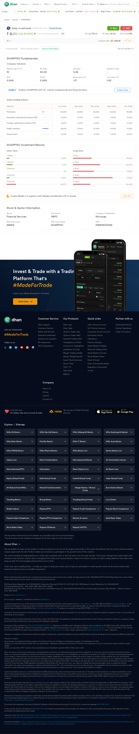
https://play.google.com (55, 630)
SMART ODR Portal (46, 626)
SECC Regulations (45, 346)
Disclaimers (37, 722)
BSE (98, 704)
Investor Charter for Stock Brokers (69, 715)
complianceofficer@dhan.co (47, 608)
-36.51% (129, 158)
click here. (94, 608)
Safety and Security (46, 332)
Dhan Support (44, 325)
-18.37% (63, 184)
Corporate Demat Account (99, 332)
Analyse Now (122, 90)
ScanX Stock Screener (72, 360)
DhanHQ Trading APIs (72, 339)
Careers (46, 396)
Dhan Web (67, 328)
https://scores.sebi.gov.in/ (97, 628)
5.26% (63, 158)
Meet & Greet (93, 360)
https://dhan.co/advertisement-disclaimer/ (19, 700)
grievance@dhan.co (85, 604)
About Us (47, 388)
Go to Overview (124, 49)
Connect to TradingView (73, 346)
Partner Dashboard (124, 328)
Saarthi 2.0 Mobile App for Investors (28, 724)
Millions (66, 374)
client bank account (19, 595)
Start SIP (127, 196)
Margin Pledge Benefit (72, 356)
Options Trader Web (71, 335)
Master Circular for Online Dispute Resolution (58, 724)
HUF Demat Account (96, 328)
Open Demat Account (97, 325)
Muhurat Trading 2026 (97, 349)
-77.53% (129, 178)
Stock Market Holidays (97, 346)
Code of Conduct (123, 332)
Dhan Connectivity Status (98, 363)
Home (7, 20)
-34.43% (128, 184)
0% (65, 171)
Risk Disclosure (98, 722)
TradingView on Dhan (72, 342)
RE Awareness (44, 342)
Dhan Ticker (68, 363)
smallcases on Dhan (71, 349)
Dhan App (67, 325)
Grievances (57, 722)
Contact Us (47, 399)
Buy (115, 28)
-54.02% (128, 165)
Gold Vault (67, 371)
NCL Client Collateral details (41, 717)
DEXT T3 (67, 367)
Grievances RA (68, 722)
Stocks (15, 20)
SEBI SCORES (33, 626)
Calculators (92, 339)
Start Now (23, 301)
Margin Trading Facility (72, 353)
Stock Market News (96, 356)
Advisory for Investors (47, 339)
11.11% (64, 165)
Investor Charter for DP (90, 715)
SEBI (18, 715)
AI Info (90, 371)
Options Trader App (71, 332)
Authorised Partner (124, 325)
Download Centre (95, 335)
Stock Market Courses (97, 353)
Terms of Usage (26, 722)
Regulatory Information (97, 367)
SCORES (43, 715)
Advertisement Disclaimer (114, 722)
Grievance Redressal (46, 335)
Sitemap (20, 424)
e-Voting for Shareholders (21, 717)
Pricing (45, 392)
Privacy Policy (47, 722)
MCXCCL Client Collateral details (65, 717)
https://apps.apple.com (95, 630)
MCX (107, 704)
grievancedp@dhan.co (121, 604)
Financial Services (55, 28)
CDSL (36, 715)
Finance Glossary (95, 342)
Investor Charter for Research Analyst (113, 715)
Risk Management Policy (83, 722)
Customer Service (45, 328)
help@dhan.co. (45, 599)
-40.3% (129, 171)
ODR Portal (51, 715)
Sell (128, 28)
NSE (103, 704)
